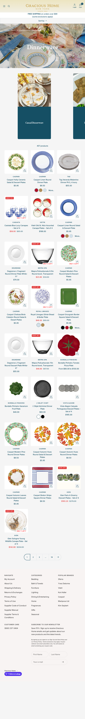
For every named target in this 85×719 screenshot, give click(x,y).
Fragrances (36, 605)
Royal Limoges (42, 311)
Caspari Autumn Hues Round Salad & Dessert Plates (42, 454)
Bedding (34, 579)
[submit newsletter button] (63, 662)
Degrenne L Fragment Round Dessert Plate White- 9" (16, 365)
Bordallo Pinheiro (68, 360)
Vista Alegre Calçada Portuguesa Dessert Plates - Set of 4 (68, 409)
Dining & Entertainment (20, 30)
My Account (9, 579)
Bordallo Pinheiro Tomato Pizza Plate (68, 364)
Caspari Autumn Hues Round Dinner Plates (69, 453)
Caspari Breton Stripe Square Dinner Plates (42, 496)
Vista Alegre (68, 403)
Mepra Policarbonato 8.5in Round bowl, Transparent (42, 272)
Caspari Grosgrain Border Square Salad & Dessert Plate (68, 317)
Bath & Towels (37, 583)
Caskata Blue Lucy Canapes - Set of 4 (16, 226)
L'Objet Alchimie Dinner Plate (42, 407)
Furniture (35, 588)
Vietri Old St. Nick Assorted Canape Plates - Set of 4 (42, 226)
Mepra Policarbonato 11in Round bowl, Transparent (42, 364)
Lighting (34, 592)
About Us (8, 583)
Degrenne (16, 268)
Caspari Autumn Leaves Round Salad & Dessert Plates (16, 498)
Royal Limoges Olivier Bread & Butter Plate (42, 315)
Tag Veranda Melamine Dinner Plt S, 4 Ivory (68, 181)
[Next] (58, 557)
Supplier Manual (11, 610)
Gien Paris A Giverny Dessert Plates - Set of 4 (69, 496)
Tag (68, 176)
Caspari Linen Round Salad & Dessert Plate (68, 226)
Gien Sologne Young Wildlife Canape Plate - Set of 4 (16, 541)
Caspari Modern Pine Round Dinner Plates (16, 453)
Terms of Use (10, 601)
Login (74, 7)
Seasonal (35, 614)
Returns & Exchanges (13, 592)
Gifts (33, 610)
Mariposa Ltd (63, 601)
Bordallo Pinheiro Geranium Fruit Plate (16, 407)
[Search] (9, 6)
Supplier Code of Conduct (15, 605)
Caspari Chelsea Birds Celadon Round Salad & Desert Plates (16, 317)
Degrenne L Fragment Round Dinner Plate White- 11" (16, 274)
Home (7, 30)
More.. (51, 190)
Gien (69, 492)
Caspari (16, 176)
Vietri (42, 222)
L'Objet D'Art (42, 403)
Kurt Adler (62, 592)
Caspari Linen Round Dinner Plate (42, 181)
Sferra (60, 579)
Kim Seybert (63, 605)
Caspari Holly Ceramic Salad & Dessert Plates (16, 181)
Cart (80, 7)
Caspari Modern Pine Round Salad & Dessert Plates (68, 274)
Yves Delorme (64, 583)
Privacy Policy (10, 597)
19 (52, 557)
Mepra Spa (42, 268)
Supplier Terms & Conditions (11, 616)
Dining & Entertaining (40, 597)
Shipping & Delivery (12, 588)
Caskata (16, 222)
